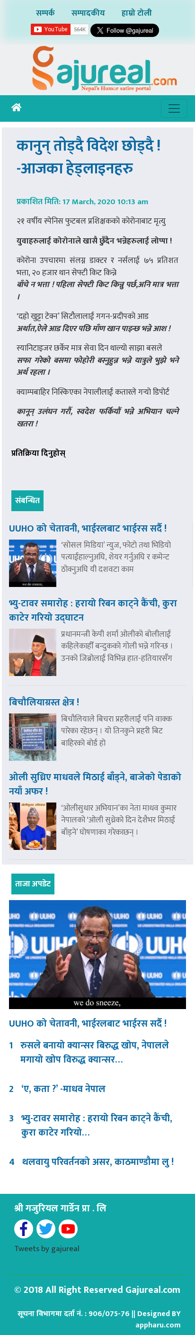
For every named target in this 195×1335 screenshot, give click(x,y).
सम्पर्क (45, 13)
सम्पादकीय (88, 13)
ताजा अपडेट (33, 884)
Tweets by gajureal (47, 1248)
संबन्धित (27, 500)
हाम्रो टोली (137, 13)
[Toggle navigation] (174, 108)
